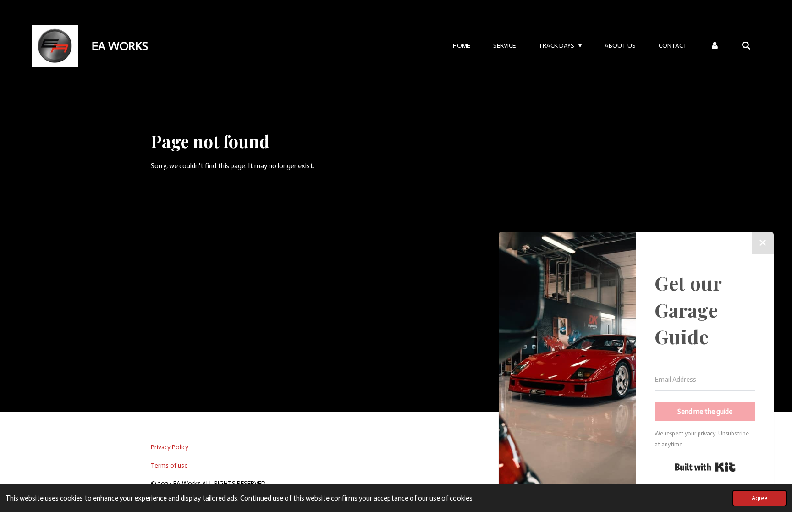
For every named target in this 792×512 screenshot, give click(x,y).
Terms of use (169, 465)
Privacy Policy (169, 447)
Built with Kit (705, 467)
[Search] (746, 46)
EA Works (120, 46)
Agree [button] (759, 498)
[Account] (714, 46)
